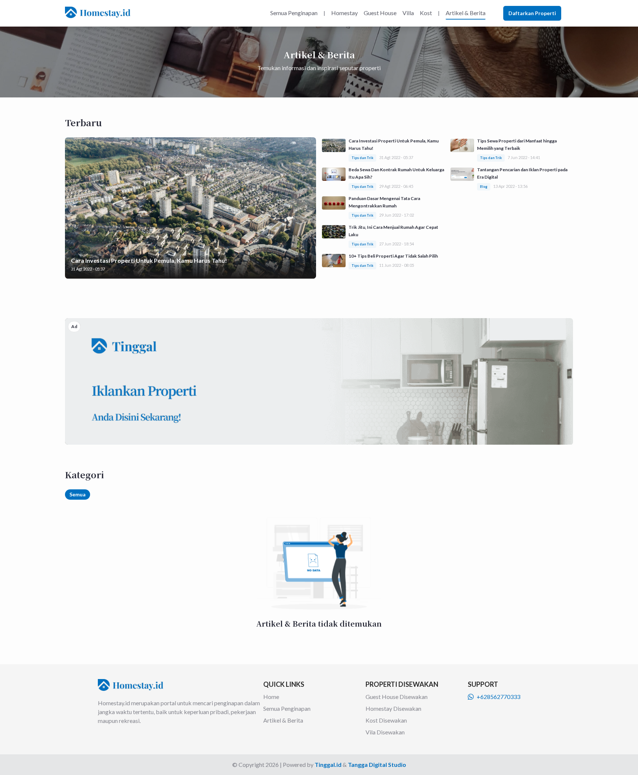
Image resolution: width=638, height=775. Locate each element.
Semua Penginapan (287, 708)
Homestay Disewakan (393, 708)
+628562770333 (498, 696)
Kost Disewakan (386, 720)
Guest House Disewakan (397, 696)
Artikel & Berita (283, 720)
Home (271, 696)
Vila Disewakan (385, 732)
